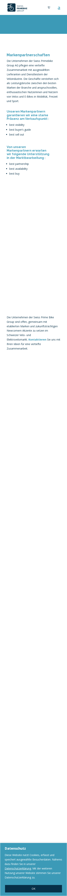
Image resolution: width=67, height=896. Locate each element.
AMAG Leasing (19, 390)
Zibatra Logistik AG (23, 678)
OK (33, 888)
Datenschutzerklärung (18, 868)
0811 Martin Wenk (21, 595)
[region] (33, 869)
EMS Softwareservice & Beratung (26, 457)
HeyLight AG (17, 527)
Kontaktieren (37, 339)
